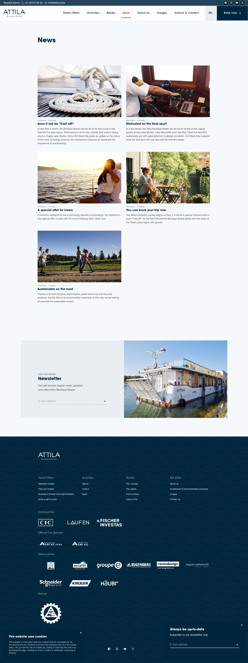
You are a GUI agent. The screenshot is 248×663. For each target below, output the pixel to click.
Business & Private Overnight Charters (56, 494)
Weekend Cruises (46, 484)
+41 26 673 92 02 (33, 3)
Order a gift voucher (47, 500)
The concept (132, 484)
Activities (93, 13)
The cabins (131, 489)
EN (210, 13)
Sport (84, 494)
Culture (85, 489)
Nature (85, 484)
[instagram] (117, 649)
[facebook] (109, 649)
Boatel (111, 13)
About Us (143, 13)
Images (162, 13)
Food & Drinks (132, 494)
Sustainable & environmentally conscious (189, 489)
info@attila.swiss (56, 3)
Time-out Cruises (46, 489)
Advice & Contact (187, 13)
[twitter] (133, 649)
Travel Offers (71, 13)
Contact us (175, 500)
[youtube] (125, 649)
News (126, 13)
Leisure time (132, 500)
